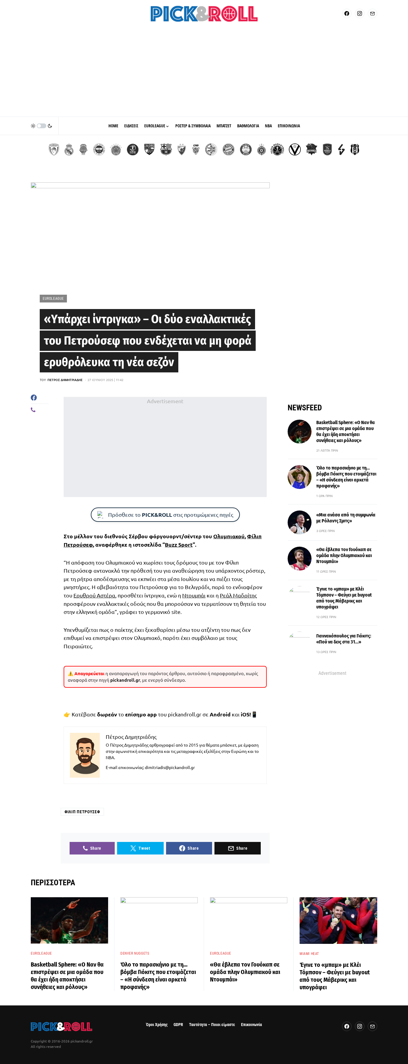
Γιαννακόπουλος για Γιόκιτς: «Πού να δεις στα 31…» (343, 639)
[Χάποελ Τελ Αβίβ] (133, 149)
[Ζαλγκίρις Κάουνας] (149, 149)
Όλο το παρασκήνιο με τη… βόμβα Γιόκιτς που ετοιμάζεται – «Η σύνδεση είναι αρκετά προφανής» (346, 477)
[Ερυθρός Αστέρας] (181, 149)
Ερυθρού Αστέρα (94, 595)
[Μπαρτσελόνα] (166, 149)
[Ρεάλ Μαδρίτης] (69, 149)
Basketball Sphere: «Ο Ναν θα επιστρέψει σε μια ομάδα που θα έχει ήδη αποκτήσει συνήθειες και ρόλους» (345, 431)
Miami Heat (309, 954)
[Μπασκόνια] (311, 149)
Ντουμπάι (193, 595)
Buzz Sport (179, 544)
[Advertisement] (204, 72)
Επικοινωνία (251, 1024)
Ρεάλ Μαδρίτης (238, 595)
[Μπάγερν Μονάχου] (228, 149)
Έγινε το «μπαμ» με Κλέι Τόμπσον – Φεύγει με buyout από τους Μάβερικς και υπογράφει (344, 598)
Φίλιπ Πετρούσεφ (82, 811)
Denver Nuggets (134, 953)
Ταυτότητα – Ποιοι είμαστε (212, 1024)
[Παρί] (277, 149)
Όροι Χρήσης (157, 1024)
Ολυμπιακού (229, 536)
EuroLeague (53, 298)
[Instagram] (359, 13)
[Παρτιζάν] (261, 149)
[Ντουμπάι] (195, 149)
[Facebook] (347, 13)
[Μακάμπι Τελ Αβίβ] (211, 149)
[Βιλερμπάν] (341, 149)
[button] (41, 126)
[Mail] (372, 13)
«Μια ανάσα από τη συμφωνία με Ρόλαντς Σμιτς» (345, 518)
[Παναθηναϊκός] (116, 149)
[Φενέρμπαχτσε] (99, 149)
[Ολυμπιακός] (54, 149)
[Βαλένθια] (83, 149)
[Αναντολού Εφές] (327, 149)
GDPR (178, 1024)
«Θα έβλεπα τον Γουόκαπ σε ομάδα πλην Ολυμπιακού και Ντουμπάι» (344, 555)
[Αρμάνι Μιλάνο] (246, 149)
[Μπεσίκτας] (354, 149)
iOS (245, 714)
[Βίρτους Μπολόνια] (295, 149)
